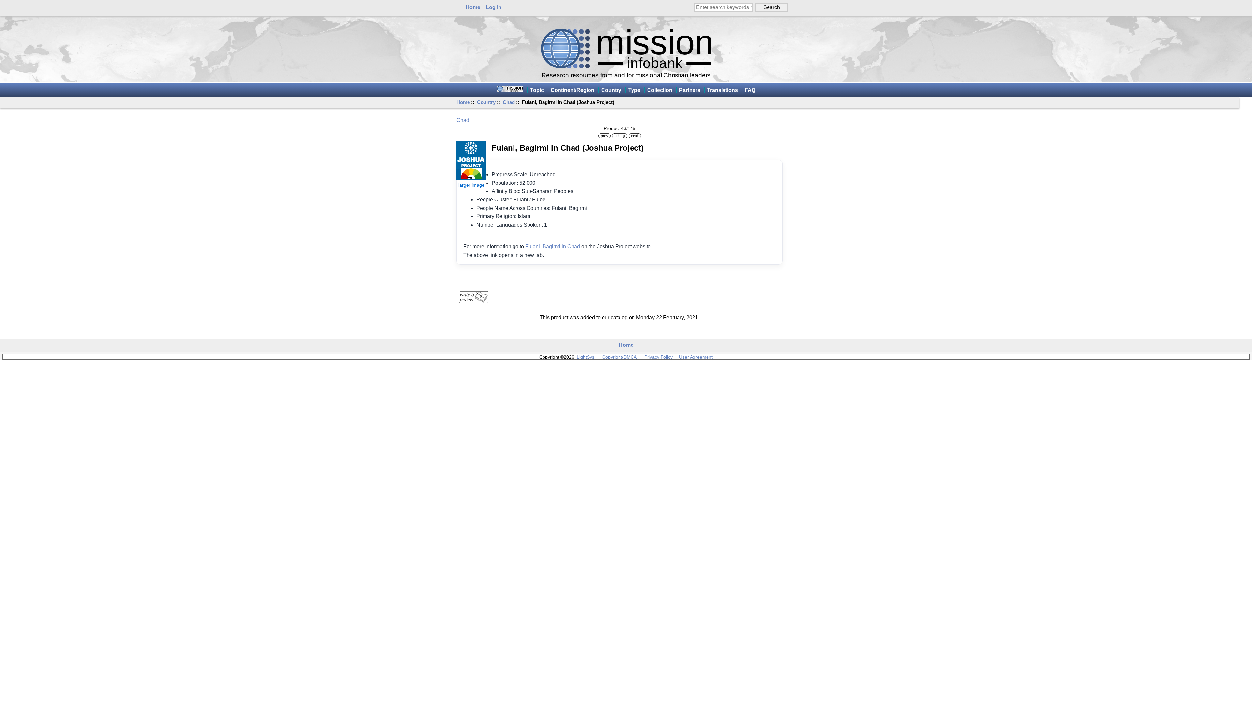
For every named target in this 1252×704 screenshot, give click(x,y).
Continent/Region (572, 90)
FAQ (750, 90)
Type (634, 90)
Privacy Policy (658, 356)
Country (486, 102)
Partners (689, 90)
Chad (509, 102)
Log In (493, 7)
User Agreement (696, 356)
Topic (537, 90)
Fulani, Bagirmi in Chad (552, 246)
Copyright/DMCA (619, 356)
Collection (659, 90)
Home (473, 7)
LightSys (585, 356)
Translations (722, 90)
